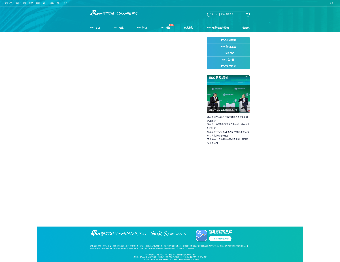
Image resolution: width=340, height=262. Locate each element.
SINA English (185, 257)
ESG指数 (119, 27)
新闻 (17, 3)
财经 (31, 3)
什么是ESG (228, 53)
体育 (24, 3)
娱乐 (38, 3)
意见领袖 (189, 27)
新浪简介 (136, 257)
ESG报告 (165, 27)
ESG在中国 (228, 59)
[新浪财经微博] (159, 233)
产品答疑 (203, 257)
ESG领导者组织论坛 (218, 27)
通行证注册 (195, 257)
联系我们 (161, 257)
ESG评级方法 (228, 46)
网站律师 (176, 257)
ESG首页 (95, 27)
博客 (52, 3)
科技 (45, 3)
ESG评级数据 (228, 40)
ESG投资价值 (228, 66)
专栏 (65, 3)
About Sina (145, 257)
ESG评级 (142, 27)
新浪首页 (8, 3)
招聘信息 (168, 257)
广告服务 (153, 257)
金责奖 (246, 27)
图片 (59, 3)
